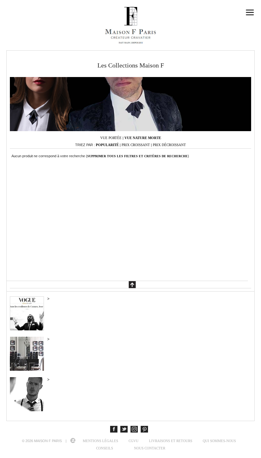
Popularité (107, 145)
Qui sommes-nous (219, 441)
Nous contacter (149, 448)
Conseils (104, 448)
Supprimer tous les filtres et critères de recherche (137, 156)
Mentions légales (100, 441)
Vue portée (111, 138)
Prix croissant (136, 145)
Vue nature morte (142, 138)
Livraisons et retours (170, 441)
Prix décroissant (169, 145)
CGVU (133, 441)
